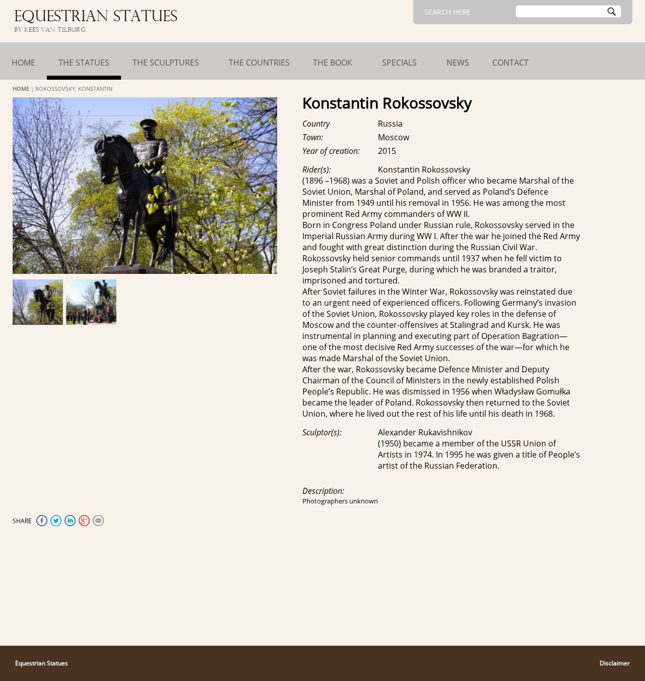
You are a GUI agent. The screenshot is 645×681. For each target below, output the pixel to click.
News (457, 62)
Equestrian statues (95, 17)
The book (332, 62)
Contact (510, 62)
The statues (83, 62)
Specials (399, 62)
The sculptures (166, 62)
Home (23, 62)
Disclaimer (615, 663)
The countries (259, 62)
